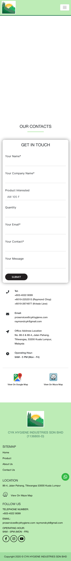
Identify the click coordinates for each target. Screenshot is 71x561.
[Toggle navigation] (64, 7)
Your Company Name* (19, 173)
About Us (8, 464)
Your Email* (13, 224)
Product (7, 458)
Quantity (10, 207)
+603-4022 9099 (12, 513)
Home (6, 452)
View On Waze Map (21, 495)
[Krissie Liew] (65, 477)
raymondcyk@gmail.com (49, 522)
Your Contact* (14, 241)
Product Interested (17, 190)
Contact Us (9, 469)
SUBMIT (16, 276)
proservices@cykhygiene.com (19, 522)
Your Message (14, 258)
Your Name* (13, 156)
